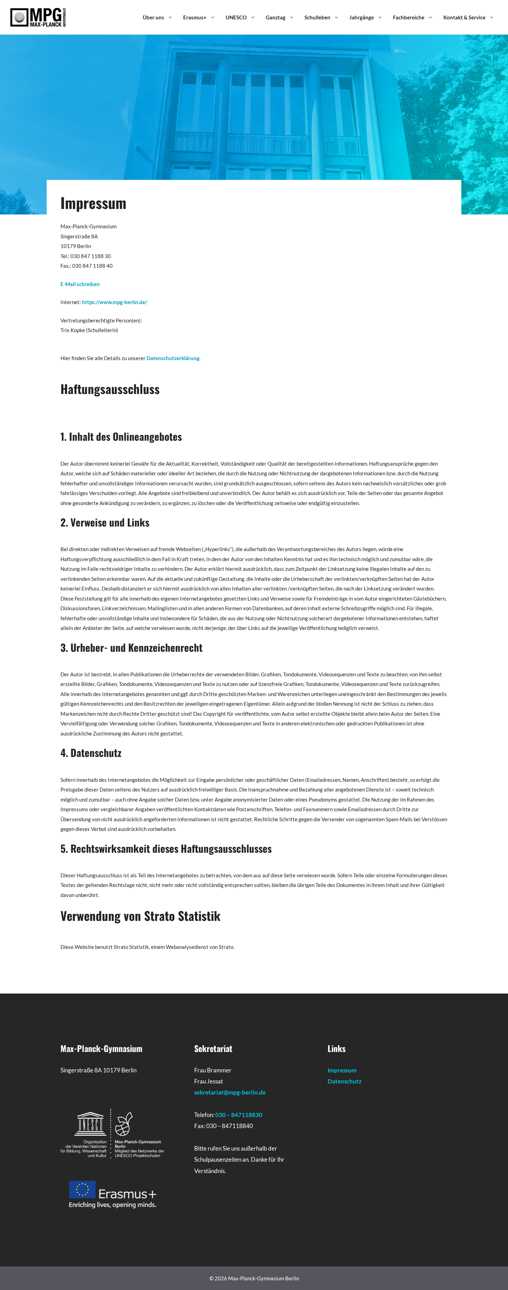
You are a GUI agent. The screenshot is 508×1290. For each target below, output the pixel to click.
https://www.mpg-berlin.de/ (114, 302)
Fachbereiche (408, 17)
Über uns (153, 17)
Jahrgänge (361, 17)
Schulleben (317, 17)
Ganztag (275, 17)
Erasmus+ (195, 17)
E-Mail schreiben (80, 284)
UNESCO (236, 17)
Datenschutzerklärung (173, 358)
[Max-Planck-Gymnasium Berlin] (38, 16)
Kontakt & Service (464, 17)
